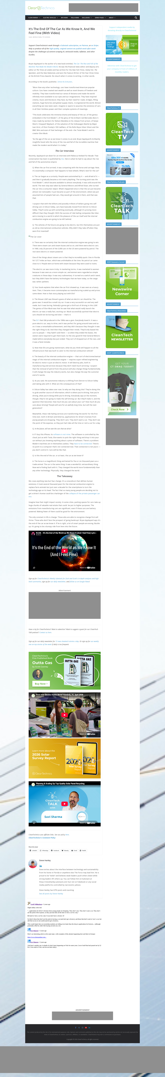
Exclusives (86, 18)
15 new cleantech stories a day (67, 641)
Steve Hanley (38, 37)
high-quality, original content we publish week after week (73, 48)
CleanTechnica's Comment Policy (42, 838)
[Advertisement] (103, 7)
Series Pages (99, 18)
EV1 (37, 320)
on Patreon (83, 45)
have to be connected (83, 443)
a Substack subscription (69, 45)
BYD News (64, 18)
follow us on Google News (79, 581)
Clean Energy (33, 18)
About (111, 18)
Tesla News (75, 18)
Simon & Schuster (65, 82)
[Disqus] (65, 925)
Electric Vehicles (49, 18)
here (67, 834)
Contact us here (45, 632)
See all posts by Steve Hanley (51, 893)
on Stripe (94, 45)
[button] (39, 17)
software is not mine (61, 434)
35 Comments (46, 37)
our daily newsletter (58, 581)
